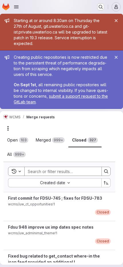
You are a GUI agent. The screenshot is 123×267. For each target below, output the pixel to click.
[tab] (17, 140)
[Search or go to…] (100, 6)
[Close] (116, 20)
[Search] (106, 171)
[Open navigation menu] (16, 6)
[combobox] (54, 182)
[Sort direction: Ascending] (106, 182)
